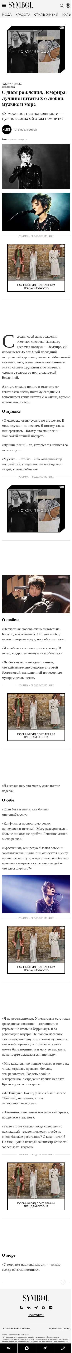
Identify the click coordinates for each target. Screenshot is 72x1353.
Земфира (22, 139)
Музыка (18, 84)
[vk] (29, 1307)
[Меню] (4, 5)
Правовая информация (59, 1328)
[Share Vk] (8, 1348)
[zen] (43, 1307)
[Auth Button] (68, 5)
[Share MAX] (26, 1348)
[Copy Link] (63, 1348)
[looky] (50, 1307)
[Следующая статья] (36, 1282)
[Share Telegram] (45, 1348)
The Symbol (21, 5)
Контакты (36, 1315)
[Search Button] (62, 5)
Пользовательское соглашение (16, 1328)
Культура (6, 84)
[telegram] (36, 1307)
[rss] (21, 1307)
